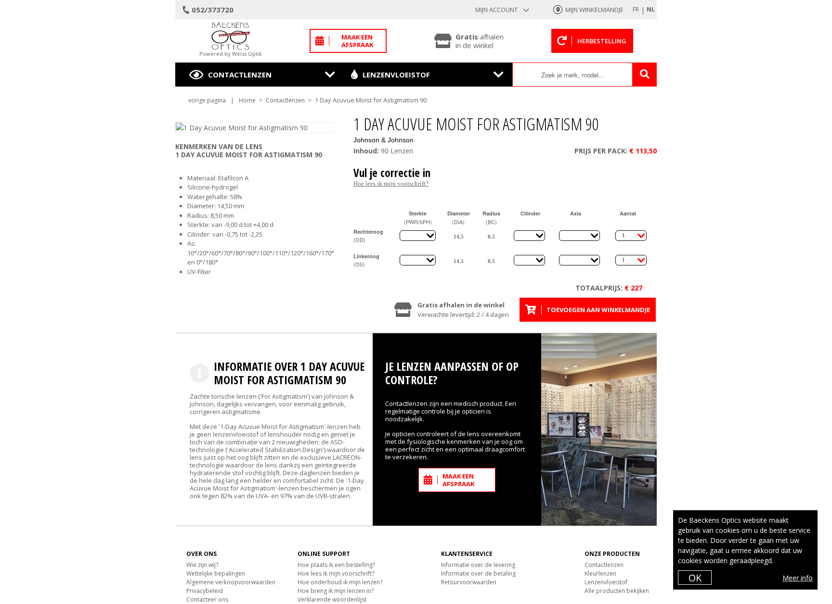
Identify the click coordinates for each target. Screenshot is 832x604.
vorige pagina (207, 100)
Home (247, 100)
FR (636, 9)
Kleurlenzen (600, 573)
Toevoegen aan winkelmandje (598, 309)
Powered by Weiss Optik (230, 53)
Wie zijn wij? (202, 565)
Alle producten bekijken (617, 591)
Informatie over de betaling (478, 573)
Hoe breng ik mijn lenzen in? (336, 591)
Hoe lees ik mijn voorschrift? (391, 183)
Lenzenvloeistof (396, 74)
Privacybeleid (204, 591)
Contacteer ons (207, 599)
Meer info (797, 577)
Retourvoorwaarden (468, 582)
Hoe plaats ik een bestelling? (336, 565)
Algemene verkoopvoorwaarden (230, 582)
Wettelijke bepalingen (215, 573)
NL (651, 9)
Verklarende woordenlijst (332, 599)
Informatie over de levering (478, 565)
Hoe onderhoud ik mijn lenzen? (340, 582)
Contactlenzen (240, 74)
